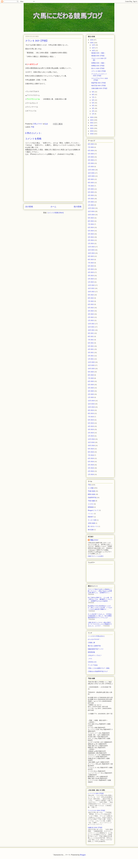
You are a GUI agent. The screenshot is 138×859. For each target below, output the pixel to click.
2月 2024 (91, 240)
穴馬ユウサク (94, 540)
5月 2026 (91, 154)
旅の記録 (91, 529)
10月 (93, 50)
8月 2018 (91, 452)
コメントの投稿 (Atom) (55, 213)
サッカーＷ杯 (92, 520)
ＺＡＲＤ (91, 504)
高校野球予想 (92, 497)
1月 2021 (91, 359)
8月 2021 (91, 336)
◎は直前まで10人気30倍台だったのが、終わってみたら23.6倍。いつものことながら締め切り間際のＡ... (100, 607)
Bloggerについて (93, 510)
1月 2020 (91, 397)
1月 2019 (91, 436)
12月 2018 (91, 439)
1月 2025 (91, 205)
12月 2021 (91, 323)
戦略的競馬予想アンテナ (95, 649)
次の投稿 (29, 207)
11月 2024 (91, 211)
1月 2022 (91, 320)
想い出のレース (93, 526)
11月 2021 (91, 327)
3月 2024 (91, 237)
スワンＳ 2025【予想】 (98, 71)
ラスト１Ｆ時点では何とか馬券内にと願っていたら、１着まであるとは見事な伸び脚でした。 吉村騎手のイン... (100, 591)
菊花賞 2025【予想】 (98, 55)
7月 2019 (91, 416)
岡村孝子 (91, 517)
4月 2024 (91, 234)
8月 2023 (91, 259)
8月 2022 (91, 298)
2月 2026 (91, 163)
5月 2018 (91, 461)
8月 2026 (91, 144)
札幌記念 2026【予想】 (95, 827)
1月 (93, 114)
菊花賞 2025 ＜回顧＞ (98, 53)
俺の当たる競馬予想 (94, 646)
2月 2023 (91, 279)
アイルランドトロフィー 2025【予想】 (99, 74)
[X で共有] (58, 124)
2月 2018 (91, 471)
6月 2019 (91, 420)
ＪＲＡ (90, 658)
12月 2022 (91, 285)
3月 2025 (91, 198)
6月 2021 (91, 343)
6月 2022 (91, 304)
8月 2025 (91, 182)
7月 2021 (91, 339)
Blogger (83, 855)
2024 (92, 117)
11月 (93, 48)
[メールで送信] (54, 124)
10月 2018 (91, 445)
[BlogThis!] (56, 124)
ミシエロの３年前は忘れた (96, 636)
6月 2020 (91, 381)
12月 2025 (91, 170)
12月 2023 (91, 247)
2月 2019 (91, 432)
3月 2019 (91, 429)
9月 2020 (91, 372)
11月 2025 (91, 173)
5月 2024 (91, 230)
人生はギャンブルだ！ (95, 655)
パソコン (91, 513)
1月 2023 (91, 282)
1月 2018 (91, 474)
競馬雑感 (91, 507)
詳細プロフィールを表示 (95, 556)
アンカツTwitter (93, 665)
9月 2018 (91, 449)
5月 (93, 103)
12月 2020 (91, 362)
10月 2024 (91, 214)
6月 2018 (91, 458)
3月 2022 (91, 314)
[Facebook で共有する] (60, 124)
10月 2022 (91, 291)
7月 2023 (91, 263)
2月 (93, 111)
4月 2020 (91, 388)
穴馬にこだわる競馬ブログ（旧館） (99, 668)
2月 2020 (91, 394)
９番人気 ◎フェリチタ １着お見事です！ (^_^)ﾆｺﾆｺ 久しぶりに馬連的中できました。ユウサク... (100, 624)
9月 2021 (91, 333)
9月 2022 (91, 295)
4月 (93, 105)
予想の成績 (91, 501)
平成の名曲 (91, 491)
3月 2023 (91, 275)
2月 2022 (91, 317)
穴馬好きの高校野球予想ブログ (98, 671)
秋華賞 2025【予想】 (98, 65)
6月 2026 (91, 150)
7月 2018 (91, 455)
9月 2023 (91, 256)
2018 (92, 134)
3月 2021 (91, 352)
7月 (93, 97)
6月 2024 (91, 227)
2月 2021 (91, 356)
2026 (92, 40)
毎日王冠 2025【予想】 (98, 85)
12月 (93, 45)
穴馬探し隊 (91, 642)
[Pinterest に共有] (62, 124)
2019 (92, 131)
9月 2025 (91, 179)
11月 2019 (91, 404)
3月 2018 (91, 468)
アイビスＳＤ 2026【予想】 (97, 810)
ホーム (53, 207)
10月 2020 (91, 368)
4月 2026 (91, 157)
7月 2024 (91, 224)
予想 (32, 127)
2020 (92, 128)
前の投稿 (77, 207)
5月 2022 (91, 307)
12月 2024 (91, 208)
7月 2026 (91, 147)
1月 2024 (91, 243)
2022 (92, 123)
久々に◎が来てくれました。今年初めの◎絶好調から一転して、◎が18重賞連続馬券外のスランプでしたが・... (100, 615)
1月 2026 (91, 166)
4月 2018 (91, 465)
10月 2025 (91, 176)
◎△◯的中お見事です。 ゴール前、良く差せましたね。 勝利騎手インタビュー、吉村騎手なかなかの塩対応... (100, 599)
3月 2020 (91, 391)
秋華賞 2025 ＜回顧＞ (98, 63)
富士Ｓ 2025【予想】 (98, 68)
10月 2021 (91, 330)
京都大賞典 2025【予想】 (99, 88)
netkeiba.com (92, 662)
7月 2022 (91, 301)
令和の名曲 (91, 523)
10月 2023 (91, 253)
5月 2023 (91, 269)
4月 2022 (91, 311)
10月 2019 (91, 407)
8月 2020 (91, 375)
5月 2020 (91, 384)
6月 (93, 100)
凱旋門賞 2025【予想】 (98, 83)
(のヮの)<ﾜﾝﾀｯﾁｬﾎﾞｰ (94, 639)
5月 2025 (91, 192)
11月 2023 (91, 250)
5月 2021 (91, 346)
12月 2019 (91, 400)
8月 (93, 94)
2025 (92, 42)
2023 (92, 120)
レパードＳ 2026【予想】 (96, 793)
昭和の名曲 (91, 494)
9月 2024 (91, 218)
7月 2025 (91, 186)
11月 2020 (91, 365)
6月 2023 (91, 266)
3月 (93, 108)
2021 (92, 125)
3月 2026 (91, 160)
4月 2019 (91, 426)
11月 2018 (91, 442)
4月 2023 (91, 272)
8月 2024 (91, 221)
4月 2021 (91, 349)
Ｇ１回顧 (91, 488)
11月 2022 (91, 288)
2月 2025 (91, 202)
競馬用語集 (91, 652)
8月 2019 (91, 413)
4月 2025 (91, 195)
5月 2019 (91, 423)
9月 (93, 92)
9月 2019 (91, 410)
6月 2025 (91, 189)
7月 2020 (91, 378)
